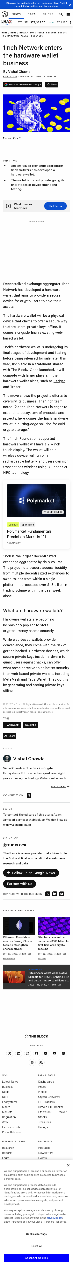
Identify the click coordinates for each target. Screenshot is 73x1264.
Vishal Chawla (19, 71)
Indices (42, 1091)
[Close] (68, 1165)
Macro (6, 1106)
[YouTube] (54, 1053)
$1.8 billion (55, 584)
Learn (5, 1157)
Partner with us (19, 883)
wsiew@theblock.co (17, 824)
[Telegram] (45, 1053)
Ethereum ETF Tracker (52, 1111)
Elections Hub (11, 1127)
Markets (7, 1111)
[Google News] (32, 1062)
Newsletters (45, 1152)
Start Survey (55, 205)
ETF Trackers (46, 1101)
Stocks (42, 1116)
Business (7, 1086)
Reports (7, 1152)
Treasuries (44, 1121)
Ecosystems (10, 1101)
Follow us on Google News (31, 872)
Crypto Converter (49, 1096)
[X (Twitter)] (9, 1053)
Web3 (5, 1121)
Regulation (9, 1116)
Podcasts (44, 1147)
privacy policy (54, 1217)
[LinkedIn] (18, 1053)
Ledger (59, 381)
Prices (42, 1086)
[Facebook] (36, 1053)
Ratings (43, 1127)
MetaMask (11, 679)
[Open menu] (68, 14)
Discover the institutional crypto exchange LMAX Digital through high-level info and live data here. (36, 5)
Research (8, 1147)
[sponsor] (14, 977)
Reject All (36, 1245)
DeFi (5, 1096)
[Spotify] (63, 1053)
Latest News (10, 1081)
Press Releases (11, 1132)
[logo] (5, 14)
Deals (5, 1091)
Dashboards (46, 1081)
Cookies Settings (36, 1233)
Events (42, 1157)
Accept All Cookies (36, 1257)
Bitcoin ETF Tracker (50, 1106)
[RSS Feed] (41, 1062)
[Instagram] (27, 1053)
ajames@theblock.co (30, 819)
